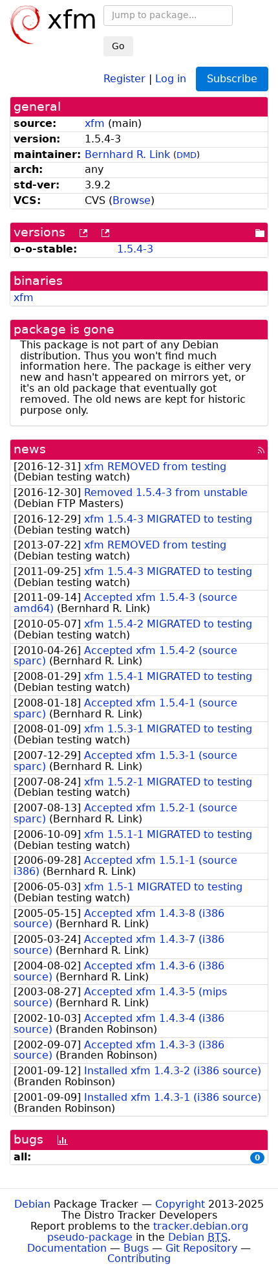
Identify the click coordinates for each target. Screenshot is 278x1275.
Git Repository (201, 1248)
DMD (186, 155)
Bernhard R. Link (127, 154)
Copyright (180, 1204)
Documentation (67, 1248)
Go (118, 46)
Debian (32, 1204)
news (30, 449)
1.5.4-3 (135, 249)
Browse (131, 200)
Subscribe (232, 79)
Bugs (136, 1248)
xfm (95, 123)
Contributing (139, 1258)
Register (124, 78)
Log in (170, 78)
